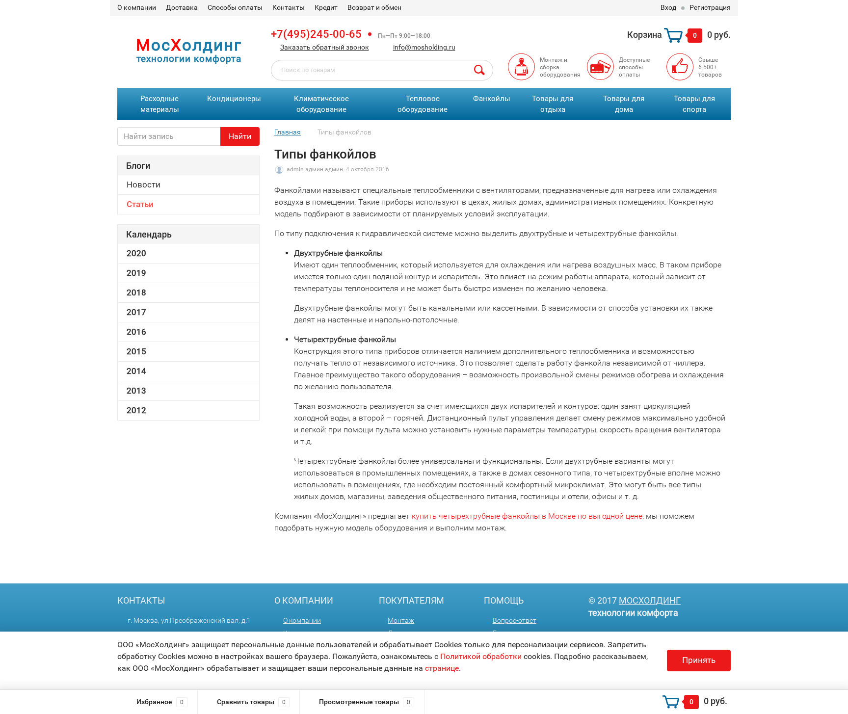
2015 (136, 351)
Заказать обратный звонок (324, 47)
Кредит (326, 7)
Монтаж (401, 620)
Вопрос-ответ (514, 620)
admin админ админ (315, 169)
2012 (136, 410)
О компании (136, 7)
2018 (136, 292)
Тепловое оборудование (423, 104)
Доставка (182, 7)
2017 (136, 312)
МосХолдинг (650, 600)
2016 (136, 332)
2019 (136, 273)
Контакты (288, 7)
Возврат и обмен (374, 7)
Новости (143, 184)
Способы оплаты (235, 7)
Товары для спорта (694, 104)
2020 (136, 253)
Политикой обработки (481, 656)
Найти (240, 136)
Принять (699, 660)
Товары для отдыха (552, 104)
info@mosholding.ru (424, 47)
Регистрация (710, 7)
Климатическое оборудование (321, 104)
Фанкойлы (491, 98)
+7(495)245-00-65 (316, 34)
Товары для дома (623, 104)
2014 (136, 371)
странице (442, 668)
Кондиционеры (234, 98)
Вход (668, 7)
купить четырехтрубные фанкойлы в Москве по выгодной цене (527, 516)
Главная (287, 132)
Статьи (140, 204)
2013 (136, 391)
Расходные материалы (159, 104)
